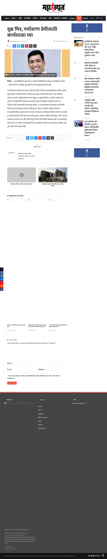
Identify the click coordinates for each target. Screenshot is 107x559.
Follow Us (42, 400)
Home (7, 18)
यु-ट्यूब (39, 421)
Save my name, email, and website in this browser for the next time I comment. (33, 377)
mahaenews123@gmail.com (78, 403)
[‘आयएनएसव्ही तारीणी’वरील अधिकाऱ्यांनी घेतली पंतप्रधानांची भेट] (58, 261)
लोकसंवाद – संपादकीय (60, 18)
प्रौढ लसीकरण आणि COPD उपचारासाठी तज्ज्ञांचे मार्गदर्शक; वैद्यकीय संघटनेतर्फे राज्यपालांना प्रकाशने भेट (92, 85)
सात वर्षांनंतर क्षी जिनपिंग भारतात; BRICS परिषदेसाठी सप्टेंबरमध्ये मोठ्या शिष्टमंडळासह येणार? (92, 128)
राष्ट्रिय (20, 18)
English (85, 18)
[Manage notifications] (103, 555)
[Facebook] (21, 159)
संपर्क (79, 18)
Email (9, 369)
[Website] (19, 159)
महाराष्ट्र (13, 18)
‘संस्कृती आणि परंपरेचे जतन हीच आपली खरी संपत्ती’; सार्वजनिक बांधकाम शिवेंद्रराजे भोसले (92, 107)
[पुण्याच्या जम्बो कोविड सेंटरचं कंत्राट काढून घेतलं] (16, 261)
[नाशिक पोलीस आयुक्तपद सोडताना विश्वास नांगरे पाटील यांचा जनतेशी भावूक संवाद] (37, 261)
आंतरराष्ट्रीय (27, 18)
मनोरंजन (35, 18)
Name (10, 363)
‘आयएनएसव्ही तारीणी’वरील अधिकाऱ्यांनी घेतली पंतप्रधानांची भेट (58, 326)
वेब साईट (40, 407)
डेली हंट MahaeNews (43, 418)
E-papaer (72, 18)
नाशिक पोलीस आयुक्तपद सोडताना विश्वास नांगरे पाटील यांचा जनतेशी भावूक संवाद (37, 326)
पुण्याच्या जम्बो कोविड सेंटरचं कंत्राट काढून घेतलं (16, 326)
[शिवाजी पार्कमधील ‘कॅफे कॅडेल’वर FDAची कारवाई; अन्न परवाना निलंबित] (78, 65)
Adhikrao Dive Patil (14, 41)
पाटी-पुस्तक (43, 18)
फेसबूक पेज (40, 414)
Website (41, 369)
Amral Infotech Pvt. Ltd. (69, 556)
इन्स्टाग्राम (40, 425)
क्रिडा (50, 18)
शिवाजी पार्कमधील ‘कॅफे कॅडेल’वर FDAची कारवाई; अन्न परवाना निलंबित (92, 67)
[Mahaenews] (53, 8)
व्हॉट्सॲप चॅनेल (41, 429)
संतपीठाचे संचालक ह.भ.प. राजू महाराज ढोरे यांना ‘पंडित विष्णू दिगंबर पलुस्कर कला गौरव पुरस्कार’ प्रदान (92, 48)
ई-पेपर (39, 410)
